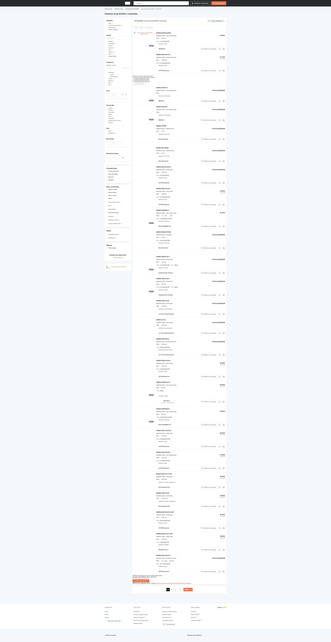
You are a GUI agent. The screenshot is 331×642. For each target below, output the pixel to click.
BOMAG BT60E (161, 126)
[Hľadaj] (135, 3)
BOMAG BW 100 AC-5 (163, 54)
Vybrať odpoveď (139, 83)
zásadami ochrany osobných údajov (165, 583)
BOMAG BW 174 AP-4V (163, 430)
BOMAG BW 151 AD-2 (163, 188)
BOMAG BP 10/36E (162, 148)
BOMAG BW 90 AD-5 (163, 278)
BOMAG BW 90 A (161, 107)
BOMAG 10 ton (161, 320)
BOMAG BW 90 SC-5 (163, 256)
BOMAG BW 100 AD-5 (163, 452)
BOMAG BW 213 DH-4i (163, 167)
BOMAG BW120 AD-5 (163, 382)
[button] (219, 48)
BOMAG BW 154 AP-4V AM (165, 512)
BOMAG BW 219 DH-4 (163, 360)
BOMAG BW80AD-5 (162, 210)
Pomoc (107, 614)
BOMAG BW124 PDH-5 (163, 232)
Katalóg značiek (137, 623)
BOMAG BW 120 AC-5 (163, 555)
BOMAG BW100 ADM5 (163, 33)
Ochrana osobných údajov (140, 614)
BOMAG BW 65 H (161, 87)
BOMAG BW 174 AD (162, 493)
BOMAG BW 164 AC (162, 339)
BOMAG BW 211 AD (162, 300)
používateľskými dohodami (184, 583)
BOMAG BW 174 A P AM (164, 474)
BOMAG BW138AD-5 (163, 409)
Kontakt (107, 617)
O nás (106, 611)
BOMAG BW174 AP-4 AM (164, 533)
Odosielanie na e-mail (141, 581)
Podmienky (136, 611)
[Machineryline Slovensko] (114, 3)
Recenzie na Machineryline (140, 620)
